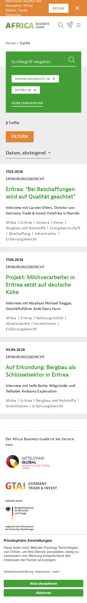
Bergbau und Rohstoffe (26, 228)
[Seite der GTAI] (31, 485)
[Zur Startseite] (27, 25)
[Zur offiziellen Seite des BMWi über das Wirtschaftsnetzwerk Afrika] (28, 463)
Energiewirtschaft (65, 228)
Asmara (42, 222)
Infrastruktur (46, 233)
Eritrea (26, 222)
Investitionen (45, 323)
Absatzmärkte (18, 323)
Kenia (58, 222)
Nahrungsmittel (49, 318)
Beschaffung (20, 233)
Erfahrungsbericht (21, 239)
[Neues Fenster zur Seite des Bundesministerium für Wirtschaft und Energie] (25, 515)
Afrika (11, 222)
